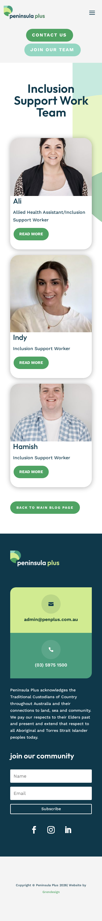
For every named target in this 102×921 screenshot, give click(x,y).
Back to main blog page (45, 508)
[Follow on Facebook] (34, 830)
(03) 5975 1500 (51, 665)
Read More (31, 234)
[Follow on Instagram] (51, 830)
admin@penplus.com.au (51, 619)
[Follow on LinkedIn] (68, 830)
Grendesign (51, 892)
